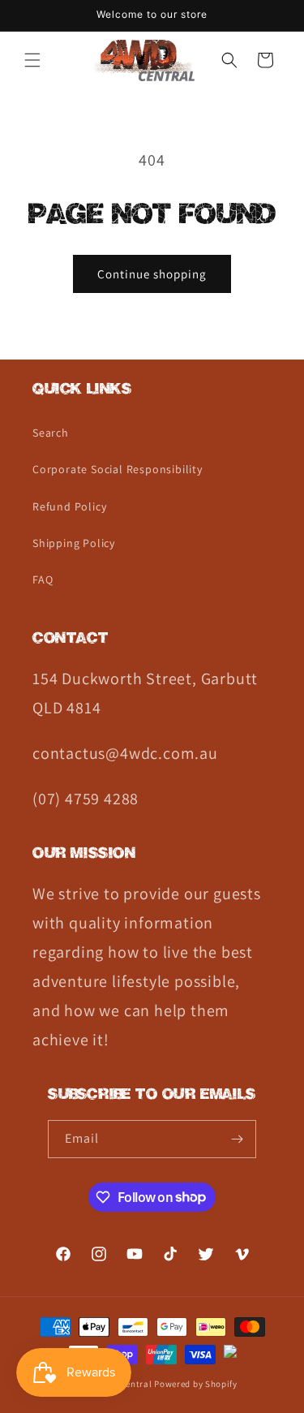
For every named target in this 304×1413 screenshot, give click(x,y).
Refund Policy (69, 506)
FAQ (42, 579)
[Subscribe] (237, 1139)
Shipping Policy (73, 543)
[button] (32, 60)
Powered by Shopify (196, 1383)
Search (50, 432)
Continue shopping (152, 274)
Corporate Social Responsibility (117, 469)
